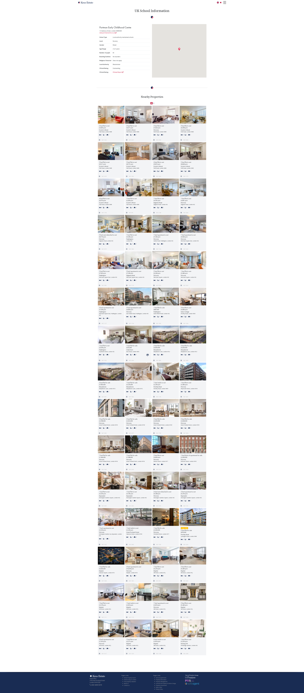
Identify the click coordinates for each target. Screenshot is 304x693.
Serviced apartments (161, 678)
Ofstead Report (117, 72)
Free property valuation (130, 681)
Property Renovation (161, 679)
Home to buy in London (130, 679)
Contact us (127, 685)
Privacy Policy (159, 689)
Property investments (161, 685)
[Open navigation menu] (224, 2)
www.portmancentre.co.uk (107, 33)
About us (126, 683)
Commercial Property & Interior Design (166, 683)
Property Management (161, 681)
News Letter (159, 687)
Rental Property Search (130, 678)
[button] (179, 49)
